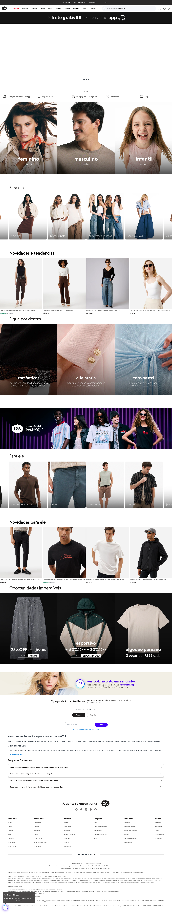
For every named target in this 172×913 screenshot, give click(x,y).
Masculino (34, 8)
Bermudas (37, 830)
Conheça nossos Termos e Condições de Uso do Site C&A (70, 906)
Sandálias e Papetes (100, 834)
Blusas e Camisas (129, 826)
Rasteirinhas (98, 830)
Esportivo (76, 8)
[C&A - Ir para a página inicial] (4, 8)
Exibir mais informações (84, 854)
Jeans (84, 8)
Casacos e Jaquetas (130, 830)
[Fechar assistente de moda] (33, 895)
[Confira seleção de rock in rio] (86, 449)
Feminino (25, 8)
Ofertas (15, 8)
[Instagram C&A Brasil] (76, 809)
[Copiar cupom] (106, 2)
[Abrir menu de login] (159, 8)
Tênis (95, 838)
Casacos (11, 838)
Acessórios (158, 838)
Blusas (10, 822)
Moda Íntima (12, 846)
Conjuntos (67, 826)
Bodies (66, 822)
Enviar (101, 724)
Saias (9, 834)
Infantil (43, 8)
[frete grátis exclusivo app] (86, 23)
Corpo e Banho (159, 834)
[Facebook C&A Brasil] (95, 809)
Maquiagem (158, 826)
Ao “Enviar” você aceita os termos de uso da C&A (86, 729)
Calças (10, 826)
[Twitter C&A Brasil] (91, 809)
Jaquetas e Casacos (40, 842)
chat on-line (109, 906)
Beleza (50, 8)
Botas (95, 822)
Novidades (92, 8)
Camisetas (37, 822)
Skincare (157, 830)
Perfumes (158, 822)
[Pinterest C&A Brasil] (86, 809)
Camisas (36, 826)
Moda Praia (11, 842)
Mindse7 (58, 8)
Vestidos (10, 830)
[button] (129, 8)
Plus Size (128, 818)
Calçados (67, 8)
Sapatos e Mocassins (100, 826)
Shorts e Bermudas (70, 834)
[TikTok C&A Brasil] (81, 809)
